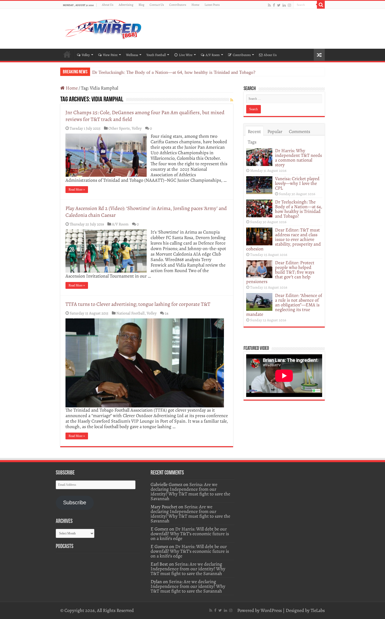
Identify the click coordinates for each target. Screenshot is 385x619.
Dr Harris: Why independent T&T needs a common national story (298, 157)
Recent (254, 131)
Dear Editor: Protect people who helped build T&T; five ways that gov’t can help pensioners (280, 272)
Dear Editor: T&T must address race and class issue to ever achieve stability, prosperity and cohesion (283, 239)
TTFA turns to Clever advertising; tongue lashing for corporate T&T (137, 304)
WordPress (271, 610)
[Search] (321, 5)
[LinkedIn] (284, 5)
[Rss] (269, 5)
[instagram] (289, 5)
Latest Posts (212, 5)
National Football (130, 313)
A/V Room (213, 55)
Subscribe (74, 502)
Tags (252, 142)
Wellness (132, 55)
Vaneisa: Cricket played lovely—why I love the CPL (297, 183)
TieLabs (318, 610)
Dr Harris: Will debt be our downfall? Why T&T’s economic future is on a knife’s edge (190, 533)
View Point (110, 55)
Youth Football (156, 55)
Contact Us (157, 5)
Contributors (177, 5)
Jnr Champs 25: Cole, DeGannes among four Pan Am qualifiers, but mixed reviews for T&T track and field (144, 116)
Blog (141, 5)
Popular (274, 131)
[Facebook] (274, 5)
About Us (107, 5)
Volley (86, 55)
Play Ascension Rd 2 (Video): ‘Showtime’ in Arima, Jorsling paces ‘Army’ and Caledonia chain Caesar (146, 212)
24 (166, 313)
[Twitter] (279, 5)
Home (195, 5)
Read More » (77, 189)
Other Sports (119, 128)
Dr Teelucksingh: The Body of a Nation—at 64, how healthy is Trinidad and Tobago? (173, 72)
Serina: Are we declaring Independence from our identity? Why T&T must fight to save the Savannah (190, 491)
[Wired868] (103, 27)
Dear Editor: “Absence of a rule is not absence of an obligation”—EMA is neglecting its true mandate (284, 304)
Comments (299, 131)
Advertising (126, 5)
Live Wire (185, 55)
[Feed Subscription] (231, 100)
